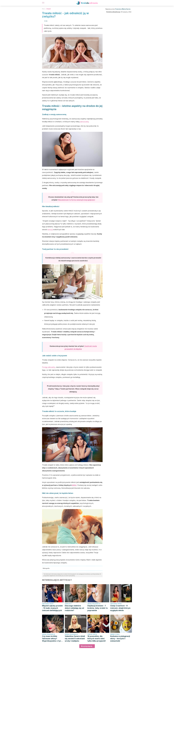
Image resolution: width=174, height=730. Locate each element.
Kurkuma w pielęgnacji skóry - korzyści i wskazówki (120, 638)
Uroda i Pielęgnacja (93, 603)
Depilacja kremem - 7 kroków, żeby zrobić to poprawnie (97, 608)
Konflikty (68, 603)
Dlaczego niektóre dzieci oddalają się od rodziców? (74, 608)
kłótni (74, 485)
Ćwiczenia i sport (48, 603)
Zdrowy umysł (92, 634)
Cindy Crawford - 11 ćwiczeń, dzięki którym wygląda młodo (120, 608)
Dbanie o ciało (115, 634)
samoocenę (84, 122)
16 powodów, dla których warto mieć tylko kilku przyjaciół (96, 638)
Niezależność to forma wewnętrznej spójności (76, 200)
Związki (48, 8)
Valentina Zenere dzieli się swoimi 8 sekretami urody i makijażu (75, 638)
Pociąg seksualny (48, 367)
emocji (50, 229)
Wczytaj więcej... (87, 646)
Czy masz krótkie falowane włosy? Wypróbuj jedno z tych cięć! (52, 638)
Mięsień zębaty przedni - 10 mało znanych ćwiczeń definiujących (52, 608)
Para (43, 8)
